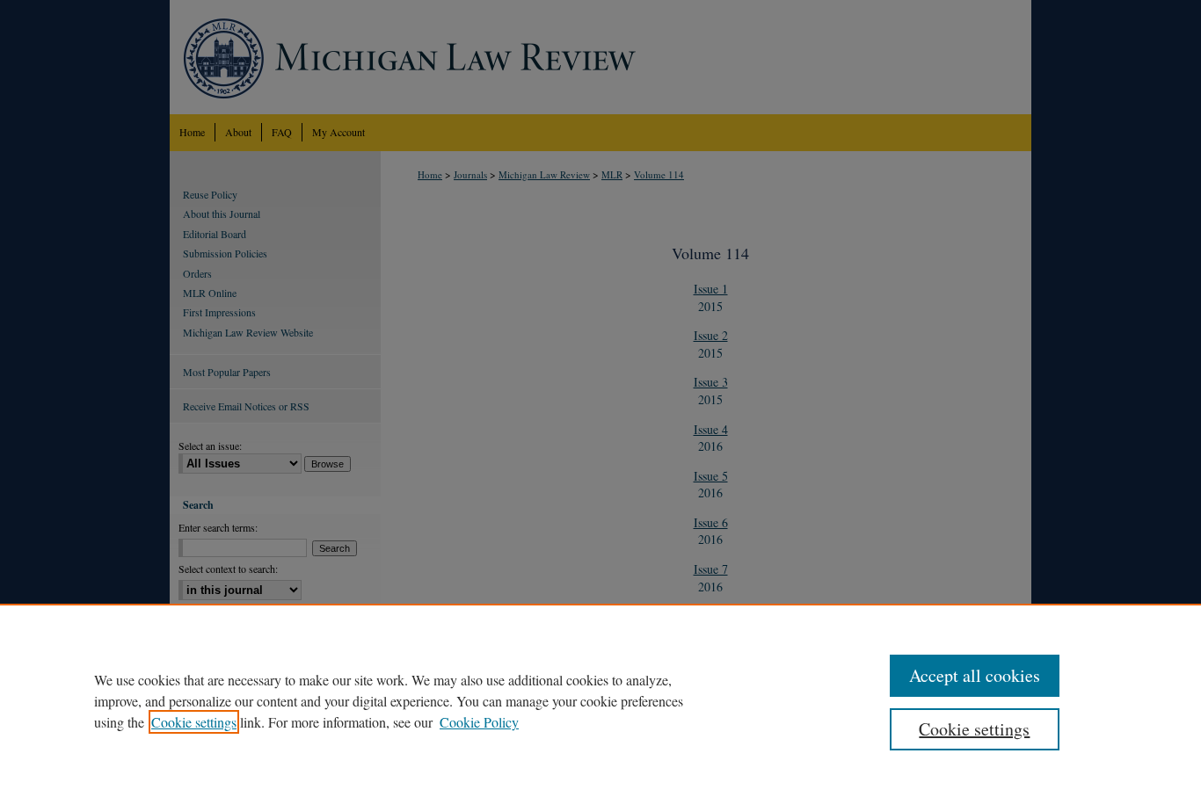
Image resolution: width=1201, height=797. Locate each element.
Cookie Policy (479, 722)
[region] (600, 700)
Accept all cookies (974, 675)
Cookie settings (194, 722)
